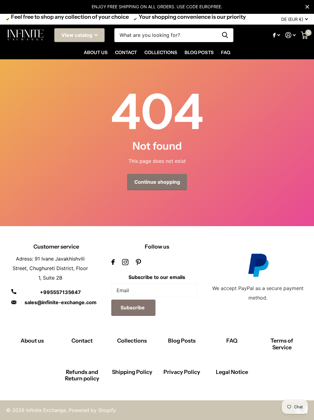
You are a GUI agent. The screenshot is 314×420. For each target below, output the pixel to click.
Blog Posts (199, 52)
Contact (126, 52)
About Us (96, 52)
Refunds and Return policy (82, 375)
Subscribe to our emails (156, 277)
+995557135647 (60, 292)
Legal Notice (232, 372)
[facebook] (113, 262)
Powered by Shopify (92, 410)
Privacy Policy (181, 372)
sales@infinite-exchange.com (61, 302)
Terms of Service (281, 344)
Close (307, 7)
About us (32, 340)
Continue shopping (157, 182)
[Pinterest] (138, 262)
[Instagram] (125, 262)
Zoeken (224, 35)
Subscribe (133, 307)
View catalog (77, 35)
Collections (160, 52)
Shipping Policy (132, 372)
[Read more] (276, 35)
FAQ (225, 52)
